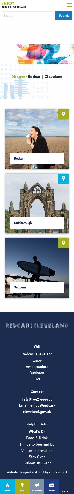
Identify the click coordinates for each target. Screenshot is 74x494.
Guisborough (23, 223)
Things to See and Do (37, 444)
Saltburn (20, 287)
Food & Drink (37, 438)
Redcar (19, 159)
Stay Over (37, 456)
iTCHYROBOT (58, 472)
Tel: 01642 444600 (37, 399)
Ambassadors (37, 366)
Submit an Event (37, 463)
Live (37, 379)
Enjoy (37, 360)
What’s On (37, 431)
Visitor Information (37, 450)
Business (37, 373)
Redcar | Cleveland (37, 354)
